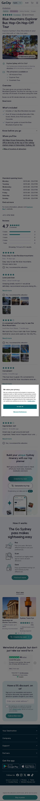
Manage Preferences (20, 412)
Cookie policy (31, 401)
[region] (20, 400)
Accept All (20, 406)
